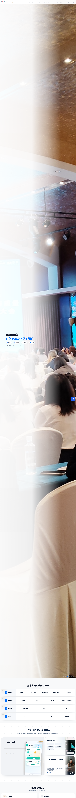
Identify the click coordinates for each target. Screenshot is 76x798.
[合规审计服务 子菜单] (41, 2)
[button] (63, 676)
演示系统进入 (71, 752)
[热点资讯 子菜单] (64, 2)
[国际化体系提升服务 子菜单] (34, 2)
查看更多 (33, 796)
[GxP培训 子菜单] (19, 2)
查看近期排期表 (9, 349)
